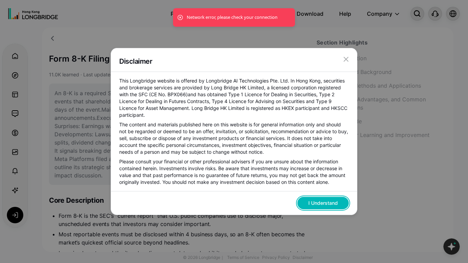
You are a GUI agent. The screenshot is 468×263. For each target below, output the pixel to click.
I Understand (323, 203)
